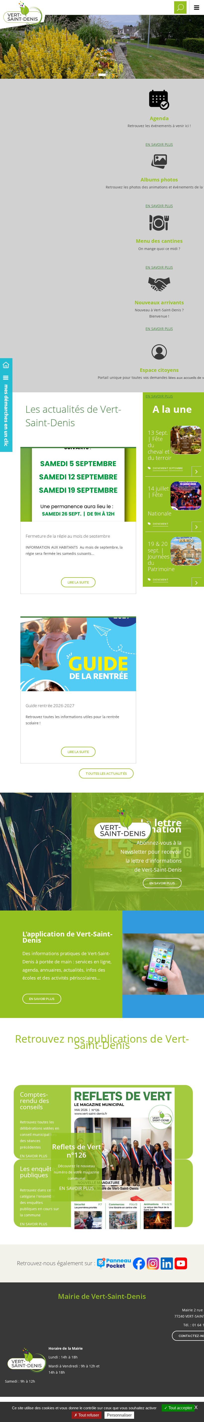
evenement (160, 469)
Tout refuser (88, 1415)
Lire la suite (78, 582)
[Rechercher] (180, 7)
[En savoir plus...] (197, 471)
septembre (176, 469)
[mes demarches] (6, 411)
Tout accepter (179, 1408)
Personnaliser (119, 1415)
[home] (6, 364)
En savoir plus (159, 115)
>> (172, 594)
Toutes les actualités (106, 773)
